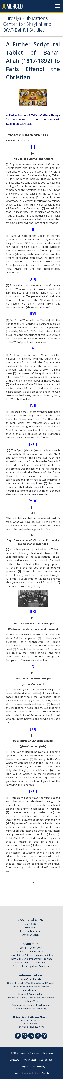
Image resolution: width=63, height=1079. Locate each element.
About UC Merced (30, 1052)
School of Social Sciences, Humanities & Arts (30, 955)
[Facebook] (17, 1036)
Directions (48, 1052)
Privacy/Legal (29, 1059)
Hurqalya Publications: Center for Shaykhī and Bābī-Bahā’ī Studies (27, 25)
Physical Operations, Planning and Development (30, 997)
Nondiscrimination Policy (26, 1073)
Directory (14, 1059)
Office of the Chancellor (30, 979)
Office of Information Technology (30, 1008)
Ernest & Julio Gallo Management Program (30, 958)
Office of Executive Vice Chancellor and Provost (30, 983)
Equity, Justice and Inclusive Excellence (31, 986)
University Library (30, 934)
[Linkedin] (31, 1036)
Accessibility (39, 1066)
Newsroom (30, 927)
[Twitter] (24, 1035)
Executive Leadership (30, 931)
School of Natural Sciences (30, 951)
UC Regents (24, 1066)
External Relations (30, 990)
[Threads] (44, 1035)
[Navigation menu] (57, 6)
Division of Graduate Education (30, 962)
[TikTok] (38, 1035)
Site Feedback (46, 1059)
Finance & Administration (30, 994)
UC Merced (30, 923)
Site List (46, 1073)
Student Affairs (30, 1001)
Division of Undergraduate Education (30, 966)
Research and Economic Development (31, 1005)
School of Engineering (30, 947)
